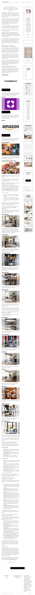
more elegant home (12, 559)
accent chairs (10, 536)
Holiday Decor (28, 107)
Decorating (7, 6)
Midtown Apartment (28, 112)
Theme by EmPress (30, 593)
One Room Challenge (28, 119)
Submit (28, 190)
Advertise (13, 593)
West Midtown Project (28, 117)
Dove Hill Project (28, 108)
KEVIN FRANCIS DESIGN (28, 60)
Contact (10, 593)
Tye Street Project (28, 115)
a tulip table (17, 68)
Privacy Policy (19, 593)
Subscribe (29, 180)
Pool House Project (28, 113)
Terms (23, 593)
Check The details (6, 135)
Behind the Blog (4, 593)
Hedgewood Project (28, 110)
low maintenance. (7, 189)
